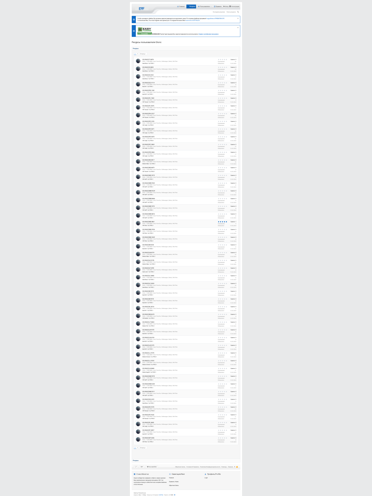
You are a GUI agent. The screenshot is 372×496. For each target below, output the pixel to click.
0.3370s (161, 495)
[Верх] (234, 466)
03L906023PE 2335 (148, 121)
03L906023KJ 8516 (148, 306)
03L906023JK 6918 (148, 337)
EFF (142, 467)
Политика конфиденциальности (210, 467)
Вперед (142, 54)
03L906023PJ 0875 (148, 106)
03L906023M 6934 (148, 245)
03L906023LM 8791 (148, 252)
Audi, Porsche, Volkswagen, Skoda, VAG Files (165, 61)
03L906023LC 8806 (148, 276)
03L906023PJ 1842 (148, 98)
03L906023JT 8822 (148, 322)
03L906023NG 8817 (148, 160)
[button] (211, 6)
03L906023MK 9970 (148, 206)
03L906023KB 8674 (148, 314)
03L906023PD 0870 (148, 137)
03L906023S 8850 (148, 67)
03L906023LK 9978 (148, 260)
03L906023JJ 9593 (148, 360)
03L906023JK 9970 (148, 330)
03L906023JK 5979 (148, 345)
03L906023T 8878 (148, 59)
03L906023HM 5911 (148, 391)
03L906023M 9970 (148, 299)
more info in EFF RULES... (193, 20)
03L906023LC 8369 (148, 283)
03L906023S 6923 (148, 75)
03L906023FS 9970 (148, 407)
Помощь (224, 467)
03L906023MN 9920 (148, 183)
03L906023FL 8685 (148, 422)
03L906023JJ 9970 (148, 353)
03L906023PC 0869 (148, 144)
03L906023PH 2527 (148, 113)
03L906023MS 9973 (148, 175)
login (206, 477)
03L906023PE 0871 (148, 129)
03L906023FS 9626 (148, 415)
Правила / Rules (173, 481)
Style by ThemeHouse (140, 493)
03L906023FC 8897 (148, 430)
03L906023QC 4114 (148, 83)
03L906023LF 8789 (148, 268)
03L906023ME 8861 (148, 221)
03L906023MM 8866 (148, 198)
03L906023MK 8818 (148, 214)
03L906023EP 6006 (148, 438)
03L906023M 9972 (148, 291)
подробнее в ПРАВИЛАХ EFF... (215, 18)
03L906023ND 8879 (148, 167)
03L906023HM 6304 (148, 384)
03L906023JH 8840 (148, 368)
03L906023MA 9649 (148, 237)
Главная (171, 477)
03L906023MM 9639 (148, 191)
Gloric (144, 61)
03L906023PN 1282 (148, 90)
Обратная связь (174, 485)
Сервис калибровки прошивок (208, 34)
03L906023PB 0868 (148, 152)
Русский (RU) (152, 467)
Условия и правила (192, 467)
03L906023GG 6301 (148, 399)
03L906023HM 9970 (148, 376)
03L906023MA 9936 (148, 229)
